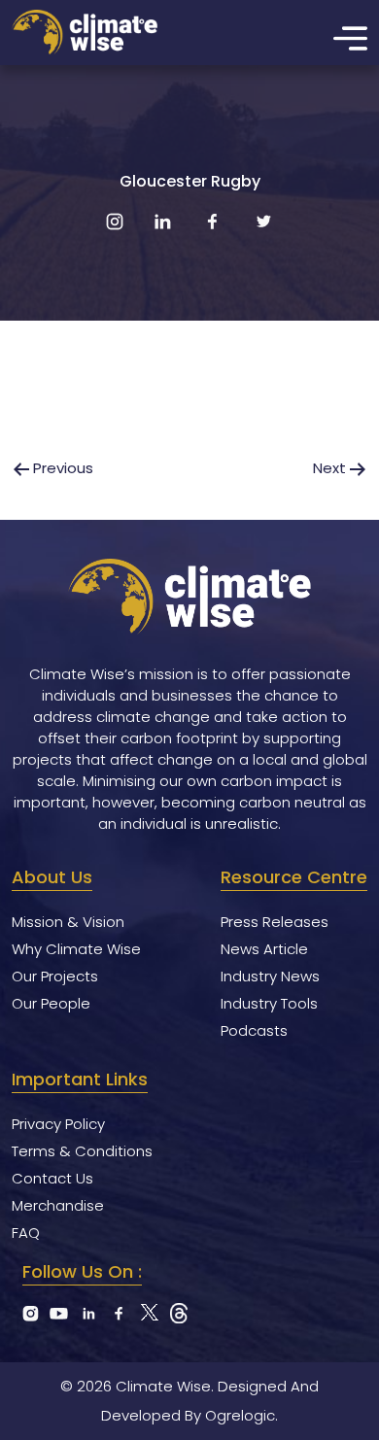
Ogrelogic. (241, 1415)
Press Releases (274, 921)
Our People (51, 1003)
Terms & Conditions (82, 1151)
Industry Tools (269, 1003)
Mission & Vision (68, 921)
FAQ (26, 1232)
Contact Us (52, 1178)
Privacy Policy (58, 1124)
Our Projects (55, 976)
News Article (264, 949)
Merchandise (58, 1205)
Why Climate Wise (76, 949)
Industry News (270, 976)
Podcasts (254, 1030)
